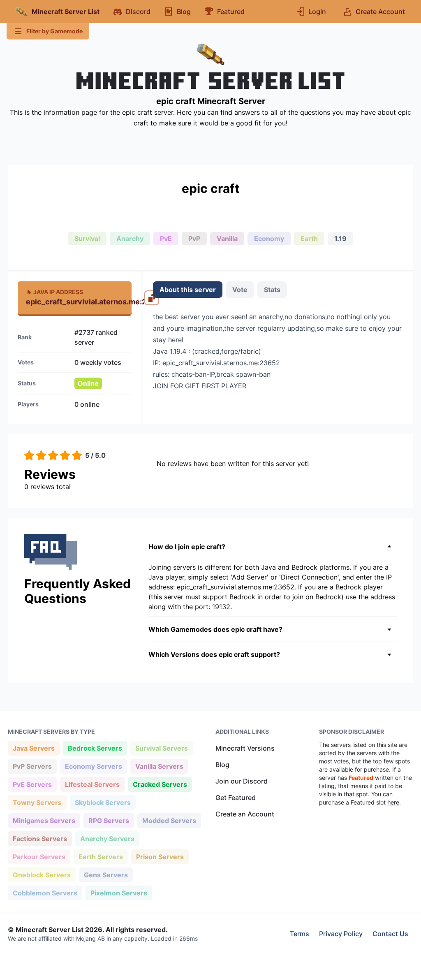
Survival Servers (161, 748)
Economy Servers (93, 766)
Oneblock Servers (41, 874)
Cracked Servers (159, 784)
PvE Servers (32, 784)
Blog (222, 765)
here (393, 802)
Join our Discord (241, 781)
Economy (269, 238)
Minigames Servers (43, 820)
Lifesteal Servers (92, 784)
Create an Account (244, 814)
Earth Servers (100, 856)
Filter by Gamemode (54, 31)
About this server (188, 289)
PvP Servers (32, 766)
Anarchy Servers (107, 838)
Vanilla (227, 238)
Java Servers (33, 748)
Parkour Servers (38, 856)
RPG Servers (108, 820)
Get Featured (235, 797)
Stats (272, 289)
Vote (240, 289)
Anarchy (129, 238)
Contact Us (390, 934)
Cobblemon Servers (44, 892)
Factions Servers (39, 838)
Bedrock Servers (94, 748)
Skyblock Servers (102, 802)
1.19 (340, 238)
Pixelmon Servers (118, 892)
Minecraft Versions (245, 748)
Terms (299, 934)
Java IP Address (58, 291)
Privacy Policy (341, 934)
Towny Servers (37, 802)
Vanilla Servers (159, 766)
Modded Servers (169, 820)
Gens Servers (105, 874)
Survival (87, 238)
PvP (194, 238)
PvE (166, 238)
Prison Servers (160, 856)
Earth (309, 238)
